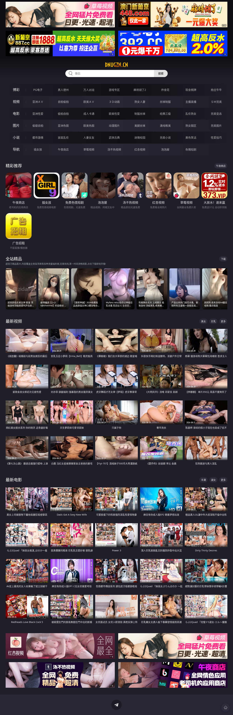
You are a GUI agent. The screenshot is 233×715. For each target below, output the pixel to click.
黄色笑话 (190, 137)
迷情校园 (139, 137)
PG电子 (37, 90)
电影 (16, 113)
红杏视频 (139, 149)
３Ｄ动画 (114, 102)
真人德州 (63, 90)
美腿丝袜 (139, 126)
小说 (16, 137)
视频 (16, 101)
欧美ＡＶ (88, 102)
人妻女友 (88, 137)
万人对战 (88, 90)
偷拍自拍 (63, 114)
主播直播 (190, 102)
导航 (16, 149)
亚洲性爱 (37, 114)
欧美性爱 (114, 114)
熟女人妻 (139, 102)
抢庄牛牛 (216, 90)
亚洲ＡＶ (37, 102)
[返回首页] (225, 707)
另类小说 (165, 137)
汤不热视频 (114, 149)
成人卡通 (88, 114)
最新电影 (14, 479)
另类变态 (216, 114)
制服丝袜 (139, 114)
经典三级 (165, 114)
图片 (16, 125)
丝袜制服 (165, 102)
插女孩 (38, 149)
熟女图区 (190, 126)
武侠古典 (114, 137)
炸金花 (165, 90)
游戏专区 (114, 90)
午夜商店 (63, 149)
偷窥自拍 (37, 126)
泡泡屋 (165, 149)
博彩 (16, 89)
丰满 (203, 479)
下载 (223, 258)
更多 (223, 321)
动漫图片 (114, 126)
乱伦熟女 (190, 114)
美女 (203, 321)
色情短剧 (190, 149)
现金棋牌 (190, 90)
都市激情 (37, 137)
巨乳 (213, 321)
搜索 (161, 73)
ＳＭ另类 (216, 102)
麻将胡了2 (140, 90)
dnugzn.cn (116, 64)
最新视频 (14, 321)
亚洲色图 (63, 126)
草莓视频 (88, 149)
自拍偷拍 (63, 102)
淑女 (213, 479)
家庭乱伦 (63, 137)
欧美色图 (88, 126)
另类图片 (216, 126)
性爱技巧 (216, 137)
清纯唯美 (165, 126)
